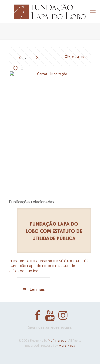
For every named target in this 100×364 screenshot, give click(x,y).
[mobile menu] (92, 10)
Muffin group (57, 340)
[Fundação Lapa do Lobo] (50, 12)
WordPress (66, 345)
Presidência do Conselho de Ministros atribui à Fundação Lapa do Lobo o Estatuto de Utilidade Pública (49, 265)
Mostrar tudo (78, 56)
